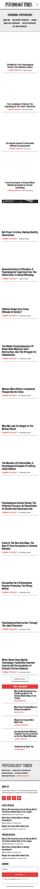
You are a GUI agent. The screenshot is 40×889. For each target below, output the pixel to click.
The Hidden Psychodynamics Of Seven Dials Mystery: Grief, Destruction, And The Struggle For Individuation (19, 350)
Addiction (6, 20)
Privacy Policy (25, 879)
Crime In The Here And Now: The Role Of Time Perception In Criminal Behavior (19, 545)
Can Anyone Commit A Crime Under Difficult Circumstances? (20, 144)
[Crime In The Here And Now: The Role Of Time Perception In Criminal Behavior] (20, 529)
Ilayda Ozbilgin (27, 70)
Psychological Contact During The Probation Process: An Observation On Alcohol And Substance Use (19, 505)
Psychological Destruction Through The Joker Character (20, 624)
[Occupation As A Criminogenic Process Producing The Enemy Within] (20, 568)
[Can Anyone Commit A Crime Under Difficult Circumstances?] (20, 128)
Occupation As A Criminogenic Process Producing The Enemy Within (17, 585)
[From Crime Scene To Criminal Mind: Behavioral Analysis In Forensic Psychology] (20, 168)
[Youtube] (19, 798)
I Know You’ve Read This (24, 746)
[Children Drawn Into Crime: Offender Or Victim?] (20, 295)
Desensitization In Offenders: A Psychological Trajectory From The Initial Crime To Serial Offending (19, 272)
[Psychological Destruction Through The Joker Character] (20, 608)
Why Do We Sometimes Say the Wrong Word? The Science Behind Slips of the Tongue (25, 694)
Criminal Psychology (15, 70)
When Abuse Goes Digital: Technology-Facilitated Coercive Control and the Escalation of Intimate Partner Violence (18, 664)
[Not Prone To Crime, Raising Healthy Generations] (20, 218)
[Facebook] (4, 798)
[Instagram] (9, 798)
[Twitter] (14, 798)
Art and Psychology (20, 26)
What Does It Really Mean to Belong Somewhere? (25, 708)
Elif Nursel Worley (27, 109)
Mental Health (19, 712)
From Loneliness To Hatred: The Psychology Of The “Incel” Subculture (20, 105)
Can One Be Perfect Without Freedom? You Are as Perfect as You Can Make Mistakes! (26, 733)
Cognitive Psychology (21, 725)
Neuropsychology (20, 701)
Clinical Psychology (21, 739)
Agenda (33, 20)
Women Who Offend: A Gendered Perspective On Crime (18, 390)
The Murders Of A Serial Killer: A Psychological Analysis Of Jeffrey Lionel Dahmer (18, 465)
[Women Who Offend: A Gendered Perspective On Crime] (20, 375)
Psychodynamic (19, 749)
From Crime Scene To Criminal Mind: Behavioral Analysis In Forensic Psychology (20, 185)
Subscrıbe (19, 874)
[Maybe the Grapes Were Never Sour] (7, 722)
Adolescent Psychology (20, 20)
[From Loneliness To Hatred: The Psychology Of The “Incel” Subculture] (20, 89)
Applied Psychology (29, 23)
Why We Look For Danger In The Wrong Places (17, 427)
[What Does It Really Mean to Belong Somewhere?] (7, 709)
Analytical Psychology (12, 23)
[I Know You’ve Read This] (7, 748)
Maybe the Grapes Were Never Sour (24, 721)
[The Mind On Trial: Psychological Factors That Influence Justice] (20, 50)
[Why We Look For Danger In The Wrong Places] (20, 412)
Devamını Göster (19, 679)
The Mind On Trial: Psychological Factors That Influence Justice (20, 65)
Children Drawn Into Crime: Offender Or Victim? (15, 310)
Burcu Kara (27, 149)
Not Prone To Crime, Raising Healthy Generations (20, 234)
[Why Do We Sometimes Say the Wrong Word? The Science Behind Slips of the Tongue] (7, 695)
